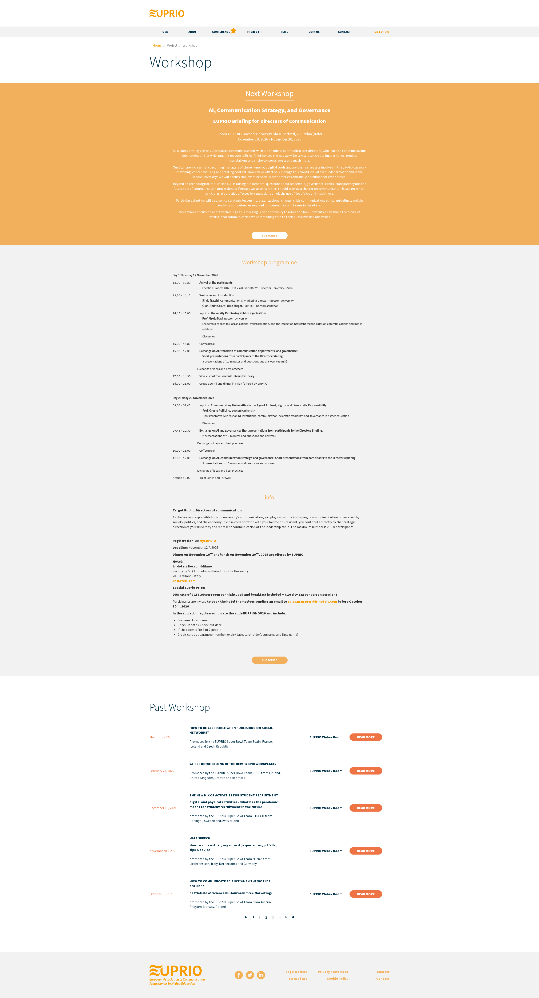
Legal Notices (296, 972)
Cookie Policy (337, 978)
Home (164, 32)
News (284, 32)
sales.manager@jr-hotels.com (312, 601)
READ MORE (366, 737)
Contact (344, 32)
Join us (314, 32)
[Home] (166, 13)
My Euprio (381, 32)
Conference (221, 32)
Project (253, 32)
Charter (383, 972)
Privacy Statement (333, 972)
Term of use (297, 978)
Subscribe (269, 235)
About (193, 32)
